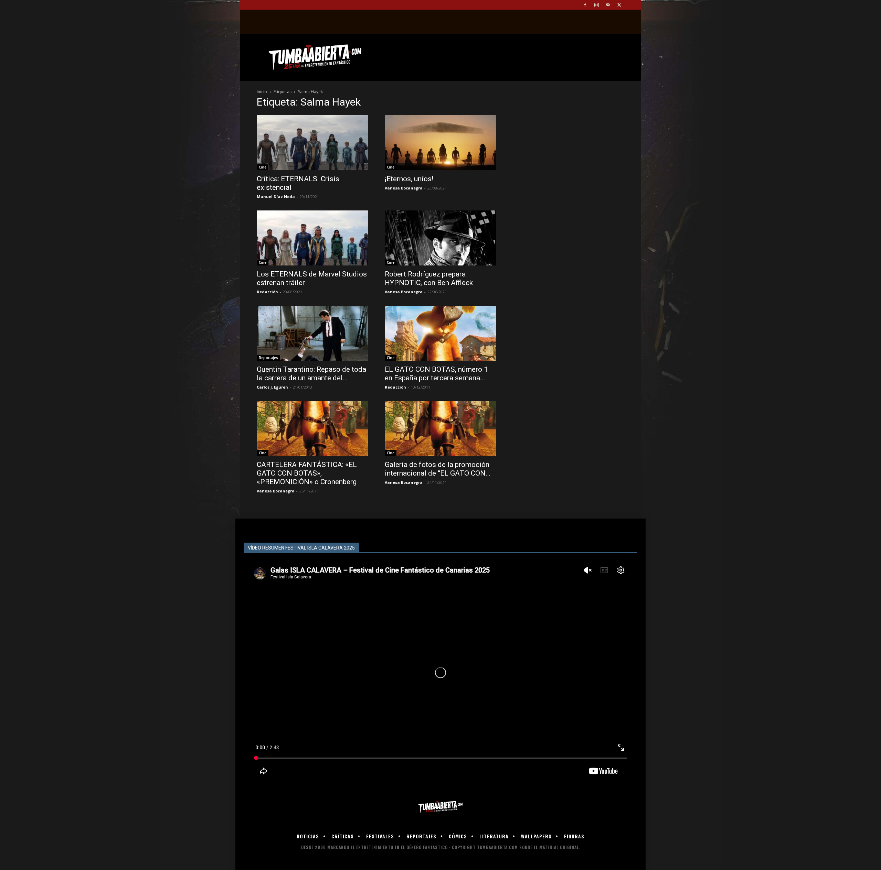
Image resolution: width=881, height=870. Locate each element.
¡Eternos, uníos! (409, 179)
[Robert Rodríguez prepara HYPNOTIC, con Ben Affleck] (440, 237)
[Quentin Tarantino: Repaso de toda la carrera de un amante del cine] (312, 333)
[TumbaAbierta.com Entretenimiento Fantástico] (440, 807)
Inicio (262, 92)
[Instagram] (596, 5)
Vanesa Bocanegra (404, 188)
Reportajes (268, 357)
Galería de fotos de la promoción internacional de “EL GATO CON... (438, 468)
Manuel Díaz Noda (276, 196)
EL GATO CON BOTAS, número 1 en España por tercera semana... (436, 373)
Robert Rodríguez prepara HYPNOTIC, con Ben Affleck (429, 278)
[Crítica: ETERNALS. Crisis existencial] (312, 142)
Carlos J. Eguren (272, 387)
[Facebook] (585, 5)
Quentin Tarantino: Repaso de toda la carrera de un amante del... (311, 373)
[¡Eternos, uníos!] (440, 142)
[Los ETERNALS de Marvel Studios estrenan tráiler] (312, 237)
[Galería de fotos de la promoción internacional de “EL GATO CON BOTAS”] (440, 428)
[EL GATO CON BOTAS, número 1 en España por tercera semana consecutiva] (440, 333)
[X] (619, 5)
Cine (262, 167)
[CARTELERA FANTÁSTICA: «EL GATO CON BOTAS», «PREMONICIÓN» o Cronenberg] (312, 428)
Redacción (267, 291)
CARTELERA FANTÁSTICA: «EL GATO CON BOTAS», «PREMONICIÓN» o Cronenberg (307, 473)
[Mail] (608, 5)
